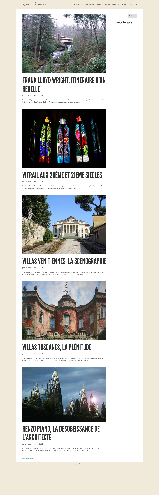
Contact (131, 4)
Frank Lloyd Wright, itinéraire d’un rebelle (64, 85)
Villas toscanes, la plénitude (56, 347)
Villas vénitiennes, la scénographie (64, 261)
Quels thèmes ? (76, 4)
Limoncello (28, 95)
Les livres (123, 4)
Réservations (115, 4)
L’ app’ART (98, 4)
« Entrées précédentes (28, 458)
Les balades (107, 4)
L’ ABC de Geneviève (88, 4)
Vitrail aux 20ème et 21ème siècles (62, 175)
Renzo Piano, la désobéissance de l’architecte (61, 433)
